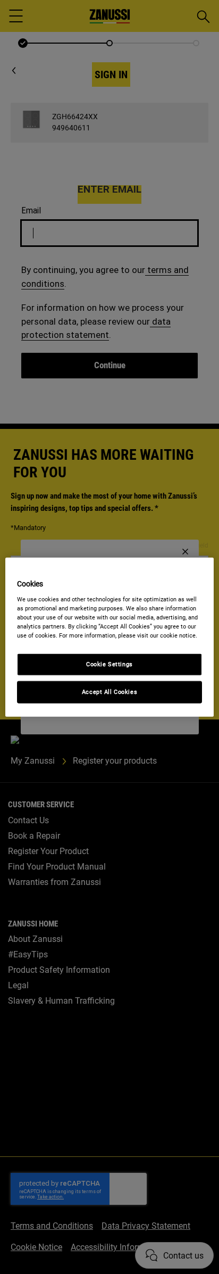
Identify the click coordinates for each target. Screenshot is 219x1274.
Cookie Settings (109, 664)
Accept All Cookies (109, 691)
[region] (109, 637)
